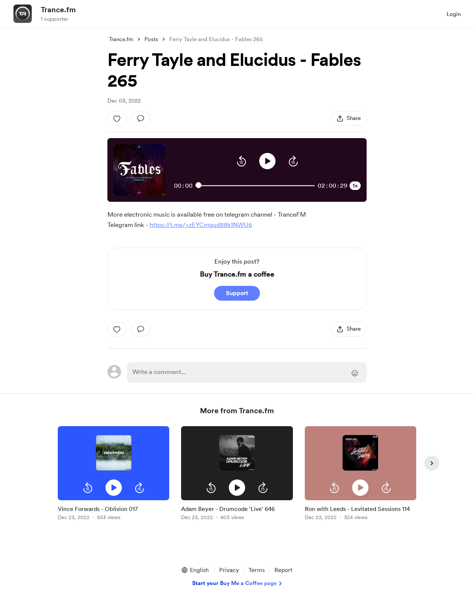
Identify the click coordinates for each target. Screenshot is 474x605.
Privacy (229, 570)
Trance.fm (58, 9)
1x (355, 185)
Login (454, 14)
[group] (113, 474)
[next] (431, 463)
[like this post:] (117, 118)
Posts (151, 39)
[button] (241, 161)
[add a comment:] (140, 118)
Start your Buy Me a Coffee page (234, 583)
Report (283, 570)
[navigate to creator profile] (22, 13)
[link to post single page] (113, 511)
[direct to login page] (247, 372)
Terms (256, 570)
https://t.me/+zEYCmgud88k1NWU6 (201, 224)
